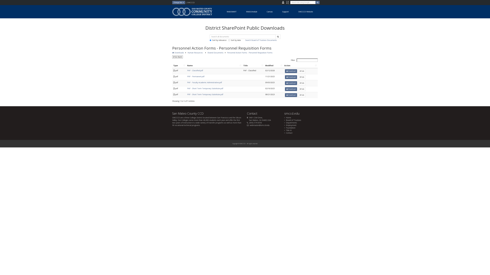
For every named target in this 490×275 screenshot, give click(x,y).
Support (285, 11)
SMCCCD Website (305, 11)
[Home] (192, 12)
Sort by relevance (219, 40)
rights (250, 144)
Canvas (270, 11)
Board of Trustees (293, 120)
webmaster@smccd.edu (260, 125)
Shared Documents (215, 52)
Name (190, 65)
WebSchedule (251, 11)
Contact (288, 133)
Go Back (178, 57)
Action (287, 65)
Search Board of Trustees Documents (261, 40)
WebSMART (232, 11)
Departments (291, 122)
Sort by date (236, 40)
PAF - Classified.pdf (195, 70)
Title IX (288, 130)
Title (245, 65)
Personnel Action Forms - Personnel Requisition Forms (249, 52)
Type (175, 65)
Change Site (178, 2)
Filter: (293, 60)
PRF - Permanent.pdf (195, 76)
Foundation (290, 128)
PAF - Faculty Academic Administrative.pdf (204, 82)
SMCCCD (176, 117)
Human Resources (195, 52)
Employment (290, 125)
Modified (269, 65)
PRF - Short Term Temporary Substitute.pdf (205, 94)
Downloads (179, 52)
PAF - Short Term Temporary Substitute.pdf (205, 88)
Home (288, 117)
